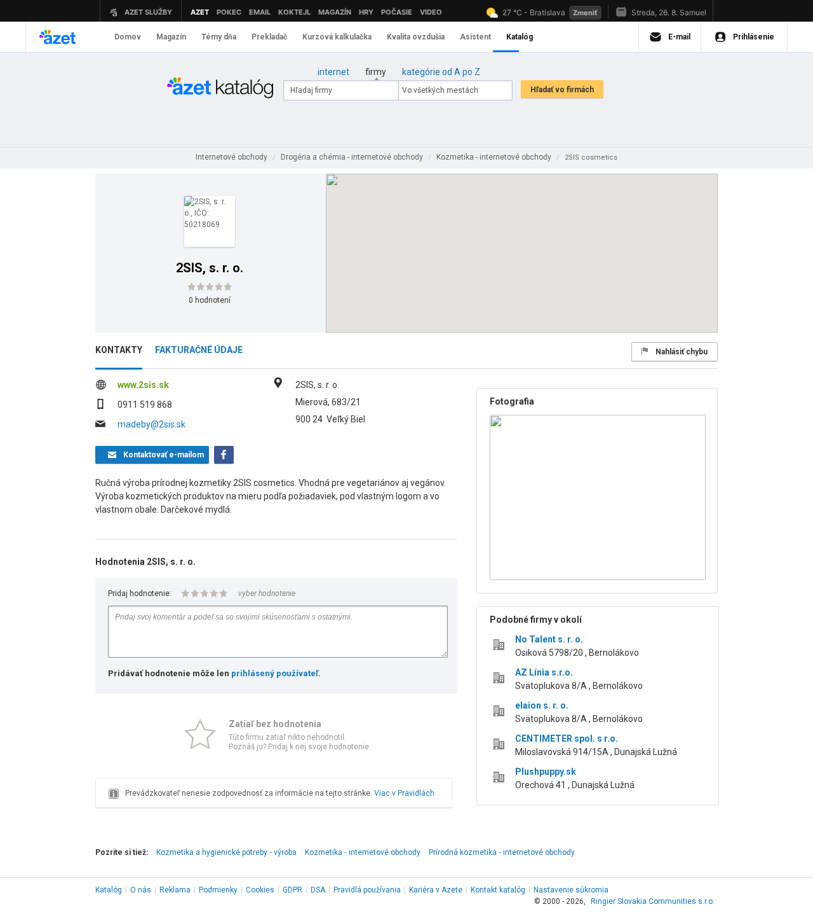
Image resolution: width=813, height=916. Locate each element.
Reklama (175, 889)
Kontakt (498, 889)
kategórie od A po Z (441, 72)
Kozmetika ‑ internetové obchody (362, 852)
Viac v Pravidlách (404, 793)
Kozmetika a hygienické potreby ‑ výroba (226, 852)
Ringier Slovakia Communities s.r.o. (653, 901)
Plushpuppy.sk (545, 772)
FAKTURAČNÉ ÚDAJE (199, 350)
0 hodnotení (210, 300)
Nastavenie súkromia (571, 889)
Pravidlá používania (367, 889)
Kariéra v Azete (435, 889)
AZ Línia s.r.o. (544, 672)
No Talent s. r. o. (549, 639)
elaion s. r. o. (541, 705)
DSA (318, 889)
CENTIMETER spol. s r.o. (566, 738)
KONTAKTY (118, 350)
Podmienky (218, 889)
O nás (140, 889)
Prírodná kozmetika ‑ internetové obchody (502, 852)
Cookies (260, 889)
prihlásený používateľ (274, 673)
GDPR (292, 889)
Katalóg (108, 889)
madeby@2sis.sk (151, 424)
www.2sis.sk (143, 385)
